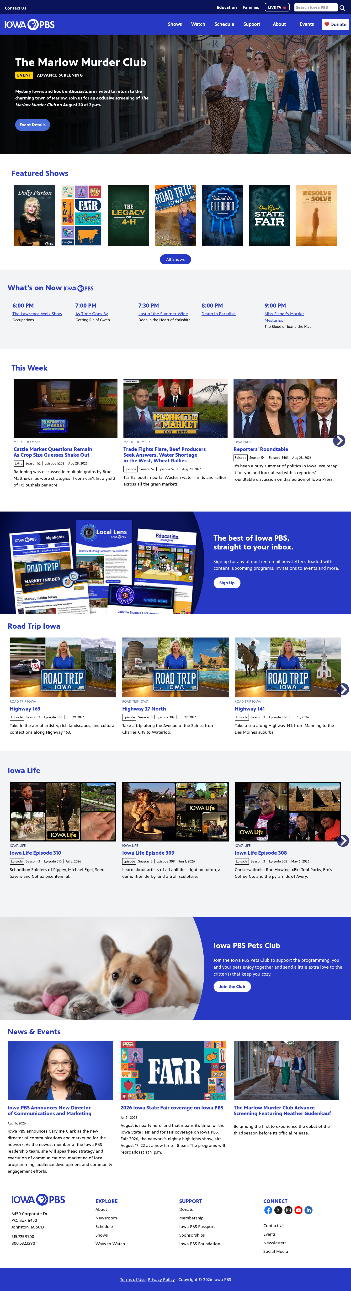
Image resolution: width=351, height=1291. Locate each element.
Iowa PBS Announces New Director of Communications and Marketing (49, 1110)
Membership (191, 1218)
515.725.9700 (22, 1236)
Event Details (33, 124)
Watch (198, 24)
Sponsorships (192, 1235)
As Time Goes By (91, 313)
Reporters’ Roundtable (261, 449)
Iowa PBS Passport (197, 1226)
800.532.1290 (23, 1243)
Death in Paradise (219, 313)
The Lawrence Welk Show (37, 313)
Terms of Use (133, 1279)
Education (227, 7)
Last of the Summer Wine (163, 313)
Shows (175, 24)
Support (252, 24)
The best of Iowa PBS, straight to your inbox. (253, 542)
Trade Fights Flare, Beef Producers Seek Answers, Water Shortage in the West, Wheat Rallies (164, 455)
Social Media (275, 1251)
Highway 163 (25, 709)
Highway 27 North (144, 709)
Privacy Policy (161, 1279)
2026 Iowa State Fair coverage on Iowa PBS (172, 1107)
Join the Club (232, 986)
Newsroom (106, 1218)
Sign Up (227, 582)
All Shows (175, 259)
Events (307, 24)
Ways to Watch (110, 1243)
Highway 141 (250, 709)
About (279, 24)
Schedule (224, 24)
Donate (337, 24)
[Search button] (342, 7)
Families (251, 7)
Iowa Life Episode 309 (148, 853)
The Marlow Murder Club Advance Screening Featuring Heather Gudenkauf (282, 1110)
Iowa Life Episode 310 (35, 853)
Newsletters (275, 1242)
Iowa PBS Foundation (199, 1243)
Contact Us (15, 8)
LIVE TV (275, 7)
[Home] (29, 24)
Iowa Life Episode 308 (261, 853)
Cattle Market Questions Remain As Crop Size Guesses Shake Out (53, 452)
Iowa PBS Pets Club (246, 945)
